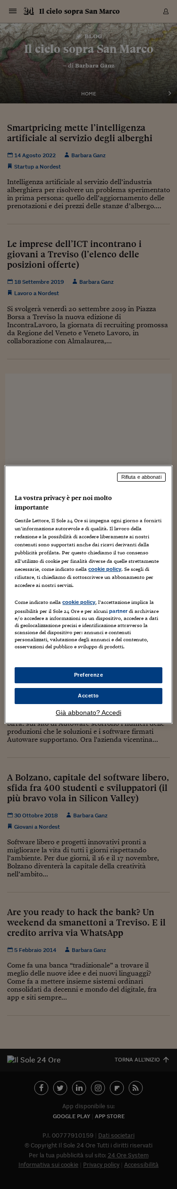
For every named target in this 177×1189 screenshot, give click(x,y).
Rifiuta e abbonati (141, 477)
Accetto (88, 695)
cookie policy (104, 569)
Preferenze (88, 675)
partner (118, 611)
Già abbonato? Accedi (88, 712)
